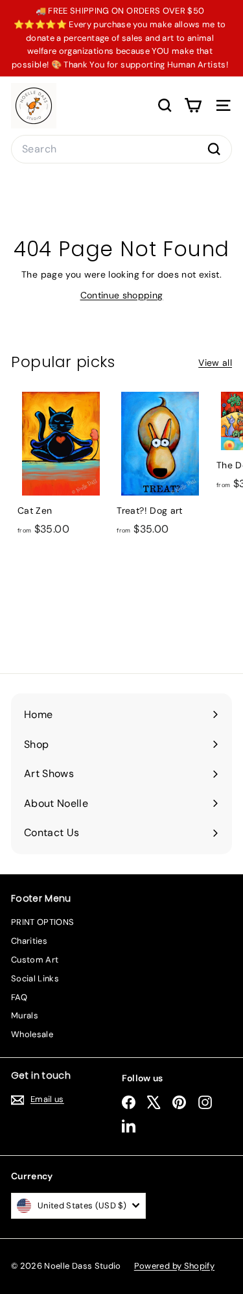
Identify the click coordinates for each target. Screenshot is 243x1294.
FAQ (19, 997)
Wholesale (32, 1034)
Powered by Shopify (174, 1265)
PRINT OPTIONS (43, 922)
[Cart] (193, 105)
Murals (24, 1015)
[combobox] (121, 149)
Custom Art (35, 959)
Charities (29, 940)
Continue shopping (121, 295)
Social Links (35, 978)
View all (215, 362)
